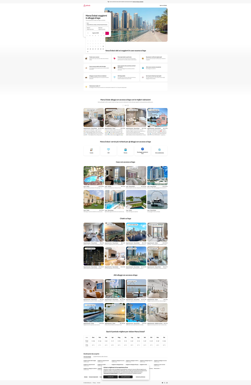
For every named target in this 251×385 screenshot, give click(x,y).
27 (95, 49)
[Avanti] (128, 105)
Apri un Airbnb (163, 5)
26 (92, 49)
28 (98, 49)
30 (103, 49)
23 (103, 46)
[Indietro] (123, 105)
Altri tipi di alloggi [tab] (87, 356)
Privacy (94, 382)
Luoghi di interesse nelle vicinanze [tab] (100, 356)
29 (100, 49)
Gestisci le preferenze (140, 376)
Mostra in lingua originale (138, 1)
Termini (98, 382)
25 (90, 49)
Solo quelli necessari (125, 376)
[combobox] (97, 24)
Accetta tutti (110, 376)
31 (87, 51)
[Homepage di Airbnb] (87, 5)
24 (87, 49)
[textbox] (91, 29)
